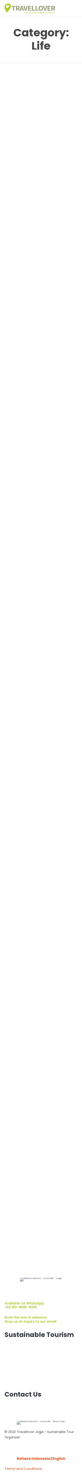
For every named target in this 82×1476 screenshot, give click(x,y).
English (58, 1458)
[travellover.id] (30, 8)
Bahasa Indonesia (33, 1458)
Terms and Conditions (23, 1468)
